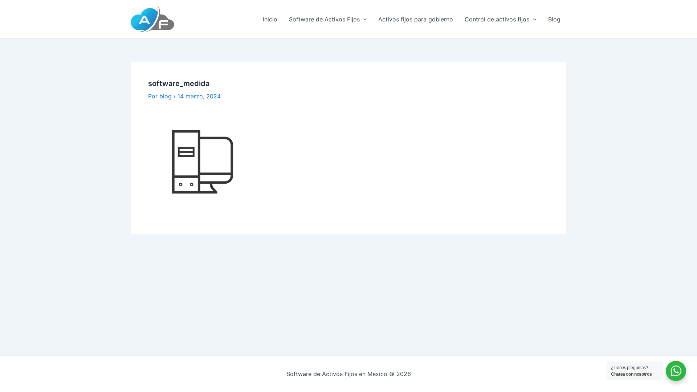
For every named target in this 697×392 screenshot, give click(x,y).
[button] (363, 19)
